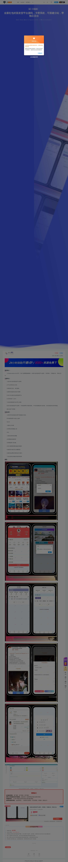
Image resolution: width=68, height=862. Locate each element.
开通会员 (40, 53)
